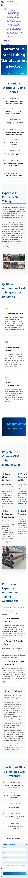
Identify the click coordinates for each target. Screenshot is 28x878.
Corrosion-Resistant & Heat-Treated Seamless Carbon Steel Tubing (14, 133)
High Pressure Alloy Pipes (13, 13)
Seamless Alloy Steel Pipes (13, 11)
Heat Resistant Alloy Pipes (13, 16)
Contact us (6, 40)
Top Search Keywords (12, 39)
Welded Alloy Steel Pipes (13, 12)
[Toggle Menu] (17, 4)
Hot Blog (9, 37)
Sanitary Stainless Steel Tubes (14, 27)
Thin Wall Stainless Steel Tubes (14, 31)
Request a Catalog (5, 44)
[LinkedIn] (2, 2)
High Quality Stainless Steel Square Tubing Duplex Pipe (14, 827)
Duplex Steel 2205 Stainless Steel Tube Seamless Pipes (14, 143)
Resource (6, 35)
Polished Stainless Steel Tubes (14, 29)
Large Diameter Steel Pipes (13, 33)
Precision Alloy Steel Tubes (13, 17)
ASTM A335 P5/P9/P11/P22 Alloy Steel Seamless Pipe (14, 123)
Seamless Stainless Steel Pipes (14, 21)
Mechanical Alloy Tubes (12, 20)
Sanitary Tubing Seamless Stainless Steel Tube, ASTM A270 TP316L (14, 102)
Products (6, 9)
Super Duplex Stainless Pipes (13, 25)
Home (5, 8)
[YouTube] (3, 2)
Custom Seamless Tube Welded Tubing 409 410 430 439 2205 (14, 806)
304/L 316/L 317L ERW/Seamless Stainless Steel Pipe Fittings (14, 837)
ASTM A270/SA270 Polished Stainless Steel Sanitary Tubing (14, 153)
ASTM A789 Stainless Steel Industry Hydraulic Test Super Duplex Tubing (14, 112)
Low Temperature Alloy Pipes (14, 15)
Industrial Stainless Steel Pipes (14, 28)
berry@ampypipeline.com (8, 1)
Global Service (10, 36)
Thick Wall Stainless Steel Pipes (14, 32)
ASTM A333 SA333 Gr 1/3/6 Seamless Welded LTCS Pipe (14, 817)
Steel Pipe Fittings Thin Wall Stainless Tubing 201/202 (14, 796)
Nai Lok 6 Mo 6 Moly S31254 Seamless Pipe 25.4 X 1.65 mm (14, 164)
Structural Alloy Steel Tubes (13, 19)
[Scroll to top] (2, 876)
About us (6, 41)
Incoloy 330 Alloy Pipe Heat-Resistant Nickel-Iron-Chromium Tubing (14, 174)
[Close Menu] (2, 5)
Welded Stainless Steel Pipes (13, 23)
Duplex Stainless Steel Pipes (13, 24)
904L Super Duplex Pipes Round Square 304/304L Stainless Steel (14, 786)
